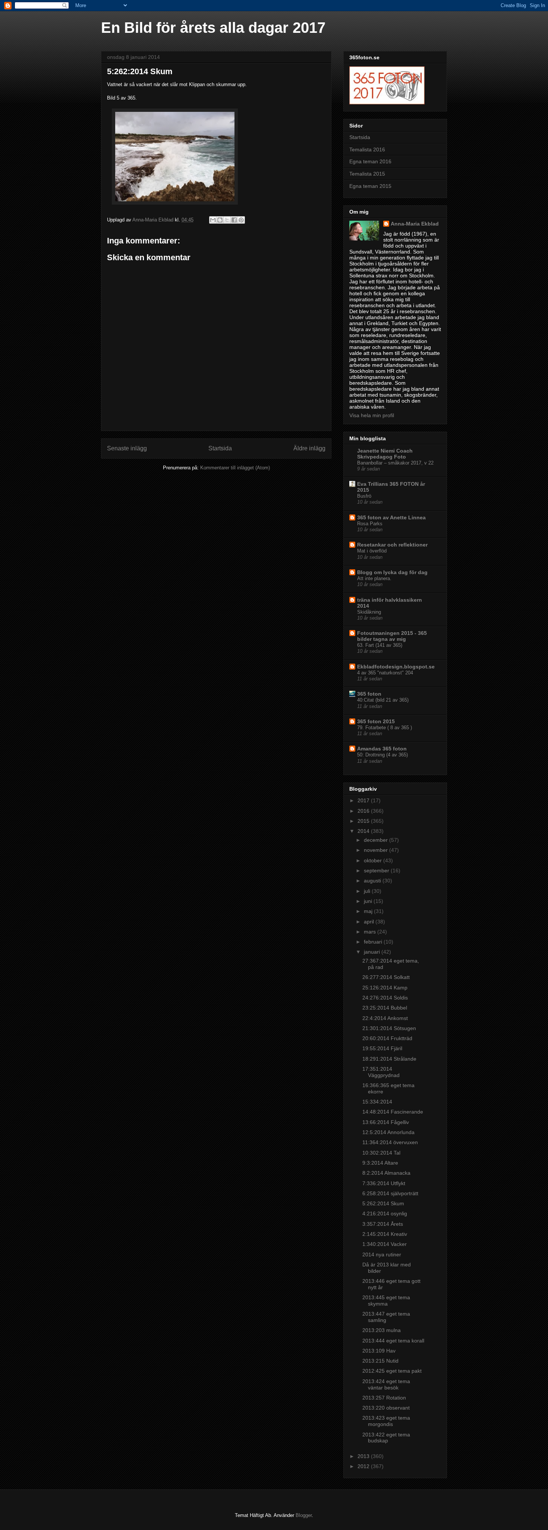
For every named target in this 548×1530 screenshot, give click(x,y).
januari (372, 952)
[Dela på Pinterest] (241, 220)
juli (368, 891)
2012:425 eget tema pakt (392, 1371)
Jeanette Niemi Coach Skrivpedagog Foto (385, 454)
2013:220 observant (386, 1408)
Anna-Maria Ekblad (415, 224)
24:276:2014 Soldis (385, 998)
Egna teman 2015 (370, 186)
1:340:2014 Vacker (384, 1244)
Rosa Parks (369, 523)
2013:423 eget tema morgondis (386, 1421)
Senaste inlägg (127, 448)
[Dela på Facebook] (234, 220)
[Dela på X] (227, 220)
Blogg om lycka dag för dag (392, 572)
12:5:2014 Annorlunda (388, 1132)
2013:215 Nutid (380, 1361)
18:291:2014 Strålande (389, 1059)
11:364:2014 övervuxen (390, 1142)
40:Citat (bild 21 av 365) (383, 700)
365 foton (369, 694)
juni (369, 901)
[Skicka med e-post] (213, 220)
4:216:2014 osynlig (384, 1213)
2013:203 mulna (381, 1330)
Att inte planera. (374, 578)
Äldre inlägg (309, 448)
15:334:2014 (377, 1102)
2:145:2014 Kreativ (384, 1234)
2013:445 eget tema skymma (386, 1300)
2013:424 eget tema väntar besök (386, 1384)
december (376, 840)
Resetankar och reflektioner (392, 545)
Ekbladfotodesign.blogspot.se (396, 667)
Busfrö (364, 496)
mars (370, 932)
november (376, 850)
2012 (364, 1466)
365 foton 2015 (376, 721)
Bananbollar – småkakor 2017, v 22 (395, 463)
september (377, 870)
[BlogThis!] (220, 220)
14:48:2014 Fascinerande (392, 1112)
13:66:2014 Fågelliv (385, 1122)
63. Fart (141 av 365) (379, 645)
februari (374, 942)
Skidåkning (369, 612)
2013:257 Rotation (384, 1398)
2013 (364, 1456)
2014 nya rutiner (381, 1254)
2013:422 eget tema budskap (386, 1438)
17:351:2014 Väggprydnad (381, 1072)
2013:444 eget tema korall (393, 1341)
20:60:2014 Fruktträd (387, 1038)
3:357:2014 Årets (382, 1224)
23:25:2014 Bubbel (384, 1008)
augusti (373, 881)
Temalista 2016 (367, 149)
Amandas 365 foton (382, 749)
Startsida (220, 448)
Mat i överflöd (372, 551)
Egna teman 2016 (370, 161)
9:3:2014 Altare (380, 1163)
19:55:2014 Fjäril (382, 1048)
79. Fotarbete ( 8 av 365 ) (384, 727)
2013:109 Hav (379, 1351)
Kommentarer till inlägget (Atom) (235, 467)
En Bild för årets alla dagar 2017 (213, 27)
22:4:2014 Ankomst (385, 1018)
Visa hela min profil (371, 415)
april (369, 922)
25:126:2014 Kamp (384, 988)
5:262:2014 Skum (383, 1203)
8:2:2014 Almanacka (386, 1173)
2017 (364, 800)
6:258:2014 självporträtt (390, 1193)
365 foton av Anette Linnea (391, 517)
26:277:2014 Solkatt (386, 977)
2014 (364, 831)
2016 (364, 811)
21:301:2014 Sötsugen (389, 1028)
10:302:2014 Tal (381, 1153)
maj (369, 911)
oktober (373, 860)
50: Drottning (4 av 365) (382, 755)
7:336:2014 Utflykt (383, 1183)
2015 (364, 821)
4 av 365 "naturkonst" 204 (385, 673)
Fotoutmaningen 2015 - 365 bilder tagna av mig (392, 636)
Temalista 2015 (367, 174)
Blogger (304, 1515)
